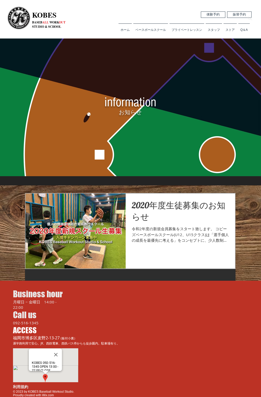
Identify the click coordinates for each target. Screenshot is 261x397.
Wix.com (47, 395)
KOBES (44, 15)
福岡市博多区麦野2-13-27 (37, 338)
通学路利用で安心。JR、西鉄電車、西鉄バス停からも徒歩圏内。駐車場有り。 (66, 343)
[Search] (250, 18)
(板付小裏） (69, 338)
